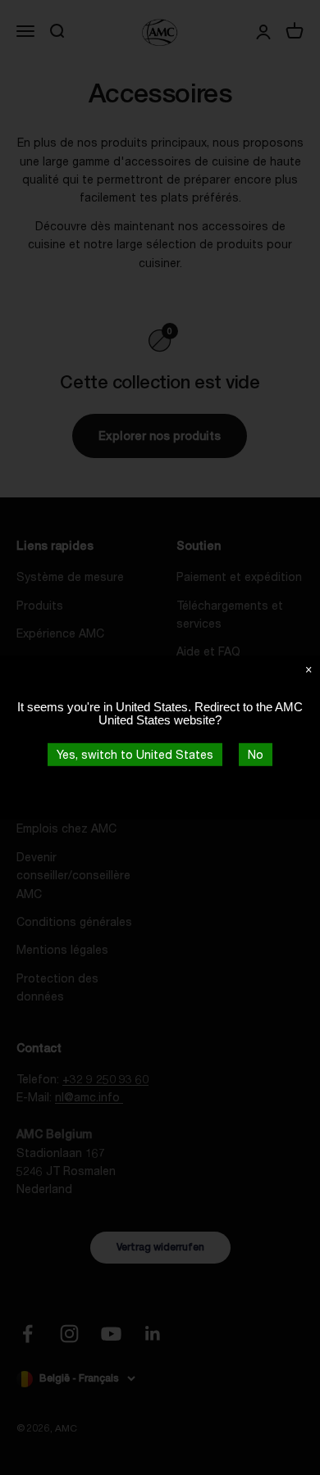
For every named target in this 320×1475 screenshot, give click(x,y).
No (255, 754)
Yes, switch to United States (135, 754)
